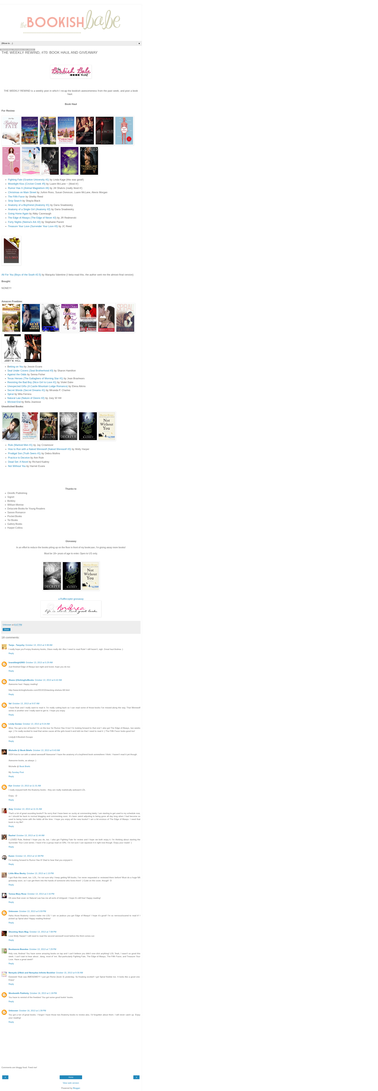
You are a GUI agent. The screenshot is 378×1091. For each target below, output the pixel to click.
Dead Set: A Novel (18, 461)
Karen (11, 856)
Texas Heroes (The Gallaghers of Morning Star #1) (35, 378)
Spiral (10, 394)
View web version (71, 1083)
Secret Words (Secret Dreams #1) (26, 390)
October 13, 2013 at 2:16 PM (40, 894)
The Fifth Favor (16, 196)
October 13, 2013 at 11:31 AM (27, 785)
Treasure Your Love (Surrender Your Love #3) (33, 226)
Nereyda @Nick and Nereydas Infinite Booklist (32, 972)
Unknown (13, 911)
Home (71, 1077)
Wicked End (14, 401)
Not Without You (17, 466)
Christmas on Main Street (22, 192)
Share (6, 630)
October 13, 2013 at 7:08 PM (42, 932)
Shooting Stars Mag (18, 932)
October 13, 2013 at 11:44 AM (30, 835)
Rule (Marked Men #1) (20, 444)
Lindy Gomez (15, 724)
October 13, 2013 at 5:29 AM (39, 662)
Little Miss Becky (17, 873)
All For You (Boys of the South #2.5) (21, 274)
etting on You (16, 366)
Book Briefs (24, 766)
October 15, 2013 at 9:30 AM (69, 972)
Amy (11, 809)
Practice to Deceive (19, 457)
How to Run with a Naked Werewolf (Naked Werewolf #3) (39, 449)
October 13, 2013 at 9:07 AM (25, 703)
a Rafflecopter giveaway (71, 599)
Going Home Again (18, 213)
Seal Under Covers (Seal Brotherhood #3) (30, 370)
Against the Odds (16, 374)
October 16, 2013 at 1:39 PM (32, 1010)
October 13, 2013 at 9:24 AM (36, 724)
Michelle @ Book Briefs (20, 750)
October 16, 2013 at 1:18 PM (43, 993)
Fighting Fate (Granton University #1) (28, 179)
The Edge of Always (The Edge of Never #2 (32, 217)
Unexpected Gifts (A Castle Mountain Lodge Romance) (37, 386)
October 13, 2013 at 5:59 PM (32, 911)
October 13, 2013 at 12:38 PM (29, 856)
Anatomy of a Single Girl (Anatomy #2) (29, 209)
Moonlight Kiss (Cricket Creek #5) (26, 183)
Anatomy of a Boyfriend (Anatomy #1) (28, 205)
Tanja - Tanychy (17, 645)
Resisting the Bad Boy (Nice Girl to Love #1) (31, 382)
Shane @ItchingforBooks (21, 680)
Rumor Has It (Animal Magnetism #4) (28, 188)
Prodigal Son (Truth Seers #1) (24, 453)
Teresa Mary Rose (17, 894)
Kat (10, 785)
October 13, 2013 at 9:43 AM (46, 750)
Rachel (12, 835)
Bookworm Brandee (18, 949)
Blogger (76, 1088)
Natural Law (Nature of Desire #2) (26, 398)
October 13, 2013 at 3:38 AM (38, 645)
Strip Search (15, 200)
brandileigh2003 (17, 662)
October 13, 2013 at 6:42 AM (48, 680)
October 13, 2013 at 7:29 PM (42, 949)
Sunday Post (18, 772)
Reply (11, 653)
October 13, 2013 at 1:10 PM (40, 873)
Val (10, 703)
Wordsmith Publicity (19, 993)
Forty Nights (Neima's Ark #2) (24, 221)
